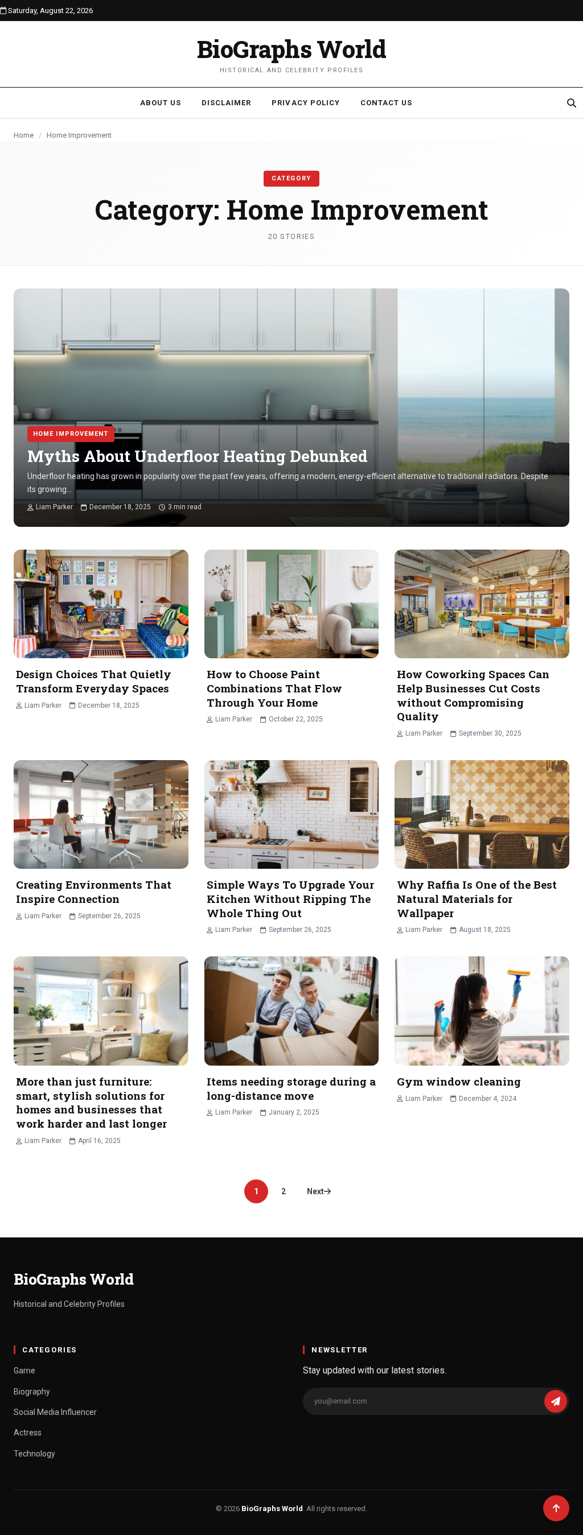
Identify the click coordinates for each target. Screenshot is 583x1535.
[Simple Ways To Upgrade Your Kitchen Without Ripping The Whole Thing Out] (291, 814)
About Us (160, 102)
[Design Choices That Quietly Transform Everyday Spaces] (101, 604)
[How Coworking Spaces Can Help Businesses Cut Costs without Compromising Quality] (482, 604)
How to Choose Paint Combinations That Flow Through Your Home (274, 688)
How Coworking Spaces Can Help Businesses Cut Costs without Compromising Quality (473, 695)
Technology (34, 1453)
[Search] (571, 103)
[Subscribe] (555, 1401)
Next (315, 1191)
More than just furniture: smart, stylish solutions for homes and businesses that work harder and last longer (91, 1102)
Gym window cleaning (459, 1081)
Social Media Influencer (55, 1412)
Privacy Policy (306, 102)
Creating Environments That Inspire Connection (93, 891)
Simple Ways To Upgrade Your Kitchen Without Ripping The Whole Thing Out (290, 898)
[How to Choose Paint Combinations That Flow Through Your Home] (291, 604)
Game (24, 1370)
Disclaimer (226, 102)
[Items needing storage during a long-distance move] (291, 1011)
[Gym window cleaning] (482, 1011)
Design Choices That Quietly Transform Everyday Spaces (93, 681)
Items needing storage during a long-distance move (291, 1088)
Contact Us (386, 102)
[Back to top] (556, 1508)
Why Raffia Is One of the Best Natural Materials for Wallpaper (477, 898)
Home (24, 135)
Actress (28, 1432)
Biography (32, 1391)
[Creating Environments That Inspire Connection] (101, 814)
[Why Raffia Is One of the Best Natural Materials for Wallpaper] (482, 814)
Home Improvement (71, 434)
